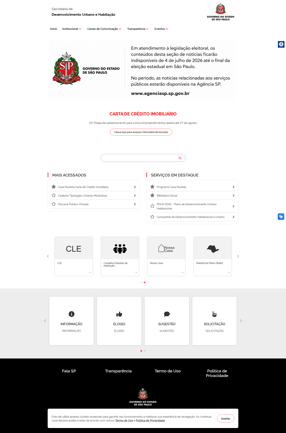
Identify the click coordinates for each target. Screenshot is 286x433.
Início (53, 28)
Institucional (70, 28)
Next (238, 256)
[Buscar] (180, 158)
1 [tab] (141, 282)
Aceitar (225, 418)
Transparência (136, 28)
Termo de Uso (168, 370)
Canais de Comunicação (102, 28)
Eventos (160, 28)
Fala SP (69, 370)
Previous (48, 256)
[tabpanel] (74, 256)
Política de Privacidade (217, 373)
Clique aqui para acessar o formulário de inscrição (141, 131)
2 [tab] (144, 282)
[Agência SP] (161, 93)
